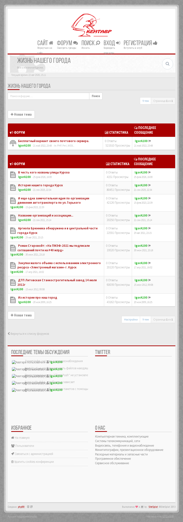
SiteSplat (153, 506)
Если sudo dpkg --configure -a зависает (50, 382)
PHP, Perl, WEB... (65, 145)
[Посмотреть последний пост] (149, 141)
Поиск (88, 43)
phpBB (21, 506)
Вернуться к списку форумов (29, 334)
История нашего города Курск (40, 185)
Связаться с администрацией (33, 454)
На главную (22, 438)
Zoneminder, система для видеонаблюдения (54, 361)
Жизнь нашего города (29, 86)
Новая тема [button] (22, 114)
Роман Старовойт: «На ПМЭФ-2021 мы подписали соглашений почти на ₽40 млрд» (53, 248)
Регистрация (138, 43)
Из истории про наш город (37, 297)
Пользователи (24, 446)
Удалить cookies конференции (34, 462)
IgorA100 (24, 145)
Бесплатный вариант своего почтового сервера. (53, 141)
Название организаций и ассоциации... (45, 215)
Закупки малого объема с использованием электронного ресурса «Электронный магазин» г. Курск (59, 265)
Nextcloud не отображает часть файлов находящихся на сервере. (67, 368)
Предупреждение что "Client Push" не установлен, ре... (60, 375)
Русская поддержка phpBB (22, 516)
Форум (65, 43)
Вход (110, 43)
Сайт (43, 43)
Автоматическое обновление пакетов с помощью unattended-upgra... (70, 389)
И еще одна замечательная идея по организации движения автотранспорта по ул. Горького (53, 200)
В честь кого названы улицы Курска (43, 172)
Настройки (131, 319)
